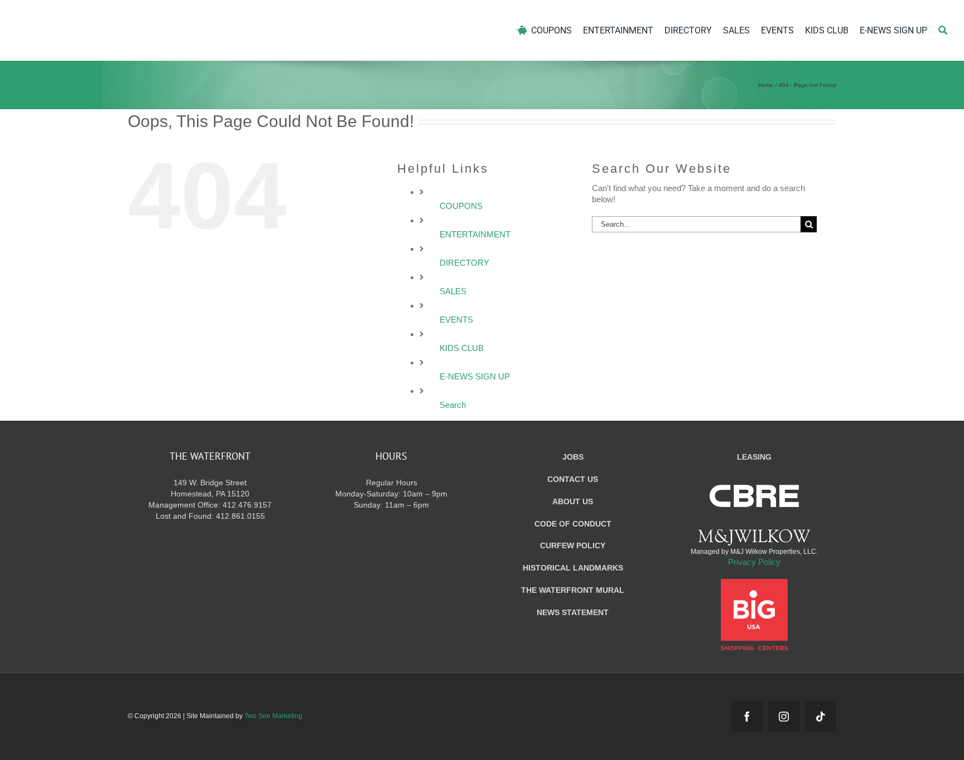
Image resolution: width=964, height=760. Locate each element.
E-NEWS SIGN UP (475, 376)
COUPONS (461, 206)
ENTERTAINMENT (475, 234)
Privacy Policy (754, 562)
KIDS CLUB (462, 348)
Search (453, 405)
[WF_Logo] (121, 16)
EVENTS (456, 319)
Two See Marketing (273, 716)
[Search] (942, 30)
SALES (453, 291)
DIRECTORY (464, 262)
